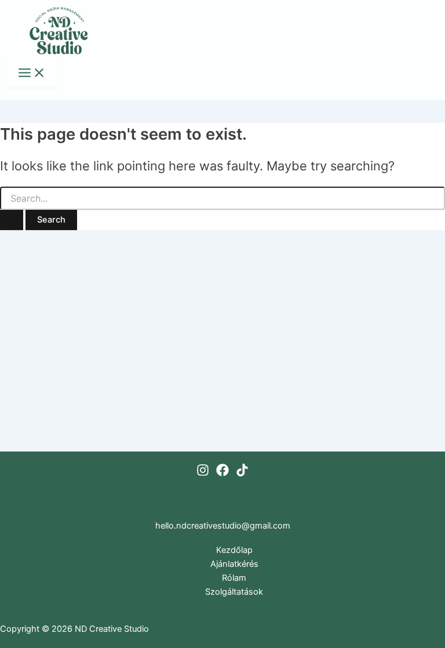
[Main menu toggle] (32, 74)
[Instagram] (202, 473)
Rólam (234, 578)
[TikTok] (242, 473)
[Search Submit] (11, 220)
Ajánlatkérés (234, 564)
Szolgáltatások (234, 592)
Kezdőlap (234, 550)
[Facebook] (222, 473)
